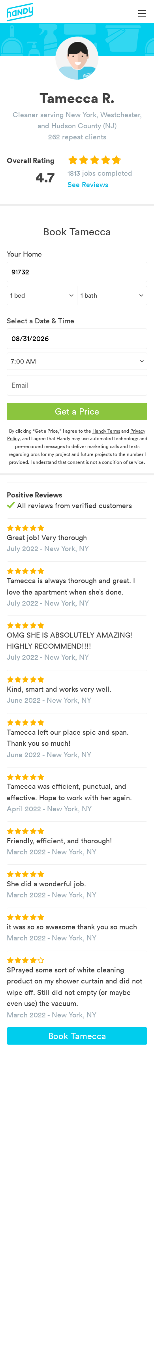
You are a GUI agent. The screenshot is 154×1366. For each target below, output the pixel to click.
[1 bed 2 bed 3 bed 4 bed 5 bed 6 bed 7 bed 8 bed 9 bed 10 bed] (42, 295)
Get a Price (77, 411)
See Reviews (88, 184)
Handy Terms (106, 431)
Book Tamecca (77, 1036)
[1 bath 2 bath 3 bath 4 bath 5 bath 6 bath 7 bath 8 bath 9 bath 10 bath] (112, 295)
